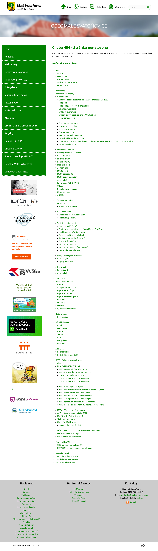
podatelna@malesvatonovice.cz (134, 495)
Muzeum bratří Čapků (26, 507)
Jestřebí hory (79, 489)
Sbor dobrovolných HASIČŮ (26, 531)
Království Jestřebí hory (79, 492)
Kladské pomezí (79, 501)
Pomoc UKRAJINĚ (26, 525)
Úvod (69, 7)
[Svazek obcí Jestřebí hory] (24, 202)
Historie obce (26, 510)
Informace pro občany (26, 498)
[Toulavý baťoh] (24, 372)
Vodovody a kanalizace (26, 537)
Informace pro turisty (26, 501)
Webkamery (120, 7)
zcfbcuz (140, 498)
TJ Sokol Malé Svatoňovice (26, 534)
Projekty (26, 522)
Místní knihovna (26, 513)
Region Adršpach (79, 498)
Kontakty (83, 7)
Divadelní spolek (26, 528)
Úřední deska (101, 7)
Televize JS (79, 495)
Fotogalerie (26, 504)
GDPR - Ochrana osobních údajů (26, 519)
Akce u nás (26, 516)
